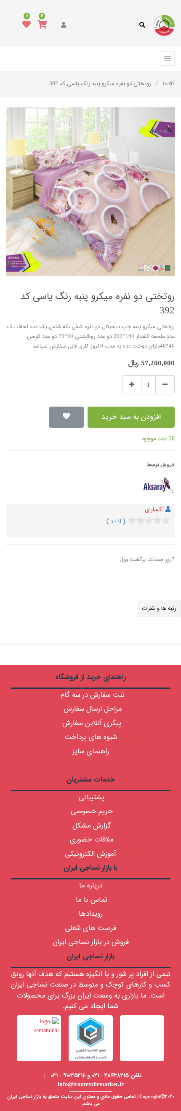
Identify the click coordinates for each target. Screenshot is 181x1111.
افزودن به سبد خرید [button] (131, 417)
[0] (42, 25)
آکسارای (154, 509)
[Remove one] (165, 384)
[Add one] (131, 384)
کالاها (169, 83)
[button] (66, 417)
